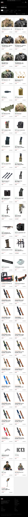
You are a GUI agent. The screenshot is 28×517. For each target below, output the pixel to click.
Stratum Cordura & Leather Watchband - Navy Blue (19, 421)
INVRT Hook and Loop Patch (19, 472)
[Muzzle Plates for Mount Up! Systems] (20, 209)
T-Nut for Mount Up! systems (19, 267)
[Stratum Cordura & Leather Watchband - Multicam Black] (7, 293)
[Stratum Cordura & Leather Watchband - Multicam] (20, 345)
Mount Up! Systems (17, 501)
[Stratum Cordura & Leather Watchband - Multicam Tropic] (7, 328)
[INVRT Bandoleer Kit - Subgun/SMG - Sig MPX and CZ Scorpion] (20, 39)
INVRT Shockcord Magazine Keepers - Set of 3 (19, 80)
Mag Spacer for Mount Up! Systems (7, 249)
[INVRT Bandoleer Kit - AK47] (7, 73)
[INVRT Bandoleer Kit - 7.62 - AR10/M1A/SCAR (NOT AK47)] (20, 56)
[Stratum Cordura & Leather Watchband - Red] (7, 431)
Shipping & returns (3, 510)
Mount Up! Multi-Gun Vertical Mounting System (19, 250)
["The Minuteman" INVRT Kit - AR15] (7, 22)
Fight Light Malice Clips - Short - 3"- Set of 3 (5, 181)
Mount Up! (12, 10)
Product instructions (3, 509)
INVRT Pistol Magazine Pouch (6, 163)
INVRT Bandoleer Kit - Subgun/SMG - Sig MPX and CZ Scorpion (20, 46)
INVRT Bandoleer (6, 10)
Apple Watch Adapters (17, 503)
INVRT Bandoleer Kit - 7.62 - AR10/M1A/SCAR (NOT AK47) (19, 63)
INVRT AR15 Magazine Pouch (6, 146)
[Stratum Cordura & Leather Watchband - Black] (20, 310)
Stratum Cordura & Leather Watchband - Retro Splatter (6, 404)
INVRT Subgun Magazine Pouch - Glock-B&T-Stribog (19, 164)
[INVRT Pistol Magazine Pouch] (7, 157)
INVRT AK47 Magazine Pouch (19, 198)
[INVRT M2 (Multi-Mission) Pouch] (20, 123)
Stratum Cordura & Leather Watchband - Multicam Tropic (6, 335)
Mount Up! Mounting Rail (5, 267)
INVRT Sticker (4, 472)
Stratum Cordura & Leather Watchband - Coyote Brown (19, 335)
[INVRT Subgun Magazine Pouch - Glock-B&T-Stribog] (20, 157)
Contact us (2, 508)
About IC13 (16, 509)
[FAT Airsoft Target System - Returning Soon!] (7, 482)
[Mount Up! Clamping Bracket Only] (20, 226)
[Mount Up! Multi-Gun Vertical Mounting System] (20, 243)
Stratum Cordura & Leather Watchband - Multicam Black (6, 300)
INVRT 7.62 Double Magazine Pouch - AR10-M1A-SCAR (6, 198)
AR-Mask (19, 10)
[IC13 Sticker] (20, 448)
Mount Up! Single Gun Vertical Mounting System (6, 216)
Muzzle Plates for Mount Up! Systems (18, 216)
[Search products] (22, 2)
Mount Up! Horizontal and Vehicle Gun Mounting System (6, 233)
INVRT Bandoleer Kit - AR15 (19, 29)
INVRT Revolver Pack (18, 113)
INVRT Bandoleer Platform (6, 113)
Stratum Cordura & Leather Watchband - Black (19, 317)
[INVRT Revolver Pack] (20, 107)
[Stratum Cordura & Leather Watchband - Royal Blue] (7, 379)
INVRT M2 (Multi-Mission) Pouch (20, 130)
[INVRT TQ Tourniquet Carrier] (7, 123)
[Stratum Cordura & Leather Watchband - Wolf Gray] (20, 396)
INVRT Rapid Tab (4, 97)
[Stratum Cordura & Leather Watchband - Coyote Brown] (20, 328)
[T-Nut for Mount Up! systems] (20, 260)
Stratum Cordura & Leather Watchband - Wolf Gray (19, 404)
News (15, 508)
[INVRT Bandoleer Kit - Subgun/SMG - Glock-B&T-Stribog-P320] (7, 39)
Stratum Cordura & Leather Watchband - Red (6, 438)
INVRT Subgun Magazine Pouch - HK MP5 (18, 181)
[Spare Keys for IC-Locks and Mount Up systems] (7, 448)
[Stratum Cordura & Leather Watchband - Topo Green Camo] (7, 345)
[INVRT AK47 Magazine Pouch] (20, 191)
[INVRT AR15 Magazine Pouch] (7, 140)
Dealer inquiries (16, 510)
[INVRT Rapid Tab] (7, 90)
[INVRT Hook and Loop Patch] (20, 465)
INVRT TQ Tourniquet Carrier (6, 130)
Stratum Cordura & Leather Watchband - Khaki (19, 386)
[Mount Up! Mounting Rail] (7, 260)
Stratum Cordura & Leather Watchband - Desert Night (6, 421)
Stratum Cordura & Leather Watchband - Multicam (19, 352)
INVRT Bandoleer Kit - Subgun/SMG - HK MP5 (5, 63)
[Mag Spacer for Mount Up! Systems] (7, 243)
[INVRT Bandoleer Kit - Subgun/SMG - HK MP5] (7, 56)
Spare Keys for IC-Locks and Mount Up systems (5, 455)
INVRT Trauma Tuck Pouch (19, 97)
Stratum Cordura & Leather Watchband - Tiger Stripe (19, 300)
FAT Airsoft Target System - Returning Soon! (6, 489)
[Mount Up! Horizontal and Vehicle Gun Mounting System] (7, 226)
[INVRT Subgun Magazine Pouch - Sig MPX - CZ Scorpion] (20, 140)
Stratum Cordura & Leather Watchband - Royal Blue (6, 386)
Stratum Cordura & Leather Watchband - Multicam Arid (6, 369)
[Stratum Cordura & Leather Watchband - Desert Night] (7, 414)
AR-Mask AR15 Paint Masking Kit (20, 283)
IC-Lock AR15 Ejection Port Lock (7, 283)
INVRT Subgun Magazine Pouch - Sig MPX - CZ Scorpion (19, 147)
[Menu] (26, 2)
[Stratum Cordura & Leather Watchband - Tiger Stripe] (20, 293)
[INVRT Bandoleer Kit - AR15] (20, 22)
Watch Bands (16, 502)
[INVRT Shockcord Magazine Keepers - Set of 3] (20, 73)
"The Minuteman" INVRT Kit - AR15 (7, 29)
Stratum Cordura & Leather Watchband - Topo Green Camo (6, 352)
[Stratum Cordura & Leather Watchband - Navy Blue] (20, 414)
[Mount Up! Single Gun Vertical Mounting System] (7, 209)
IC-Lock (16, 10)
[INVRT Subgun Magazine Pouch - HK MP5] (20, 174)
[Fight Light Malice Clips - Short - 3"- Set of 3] (7, 174)
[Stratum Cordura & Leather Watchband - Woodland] (20, 362)
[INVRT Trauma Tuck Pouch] (20, 90)
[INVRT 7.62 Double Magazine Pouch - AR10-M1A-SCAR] (7, 191)
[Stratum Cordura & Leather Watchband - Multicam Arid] (7, 362)
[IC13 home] (2, 2)
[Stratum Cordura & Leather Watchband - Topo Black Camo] (20, 431)
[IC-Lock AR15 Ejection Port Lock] (7, 277)
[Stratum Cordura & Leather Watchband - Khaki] (20, 379)
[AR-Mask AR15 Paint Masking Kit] (20, 277)
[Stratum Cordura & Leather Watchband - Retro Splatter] (7, 396)
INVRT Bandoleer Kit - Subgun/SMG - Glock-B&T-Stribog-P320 (7, 46)
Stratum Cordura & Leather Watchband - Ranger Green (6, 317)
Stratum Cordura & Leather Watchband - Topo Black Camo (19, 438)
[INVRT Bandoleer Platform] (7, 107)
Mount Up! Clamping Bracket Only (20, 232)
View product (11, 66)
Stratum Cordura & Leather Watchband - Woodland (19, 369)
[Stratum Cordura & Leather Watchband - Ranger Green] (7, 310)
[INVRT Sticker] (7, 465)
